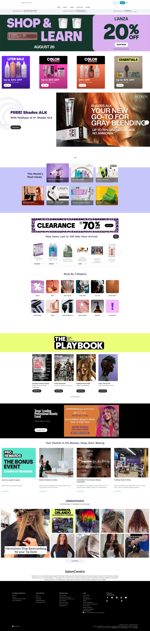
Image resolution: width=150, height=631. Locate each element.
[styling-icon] (97, 286)
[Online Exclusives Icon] (97, 306)
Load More (71, 561)
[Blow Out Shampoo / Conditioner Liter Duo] (68, 251)
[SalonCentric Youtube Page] (126, 597)
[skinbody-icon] (112, 286)
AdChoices (114, 627)
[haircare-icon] (82, 286)
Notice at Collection (87, 607)
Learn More (5, 491)
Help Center (38, 598)
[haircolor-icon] (67, 286)
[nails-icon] (52, 306)
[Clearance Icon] (112, 306)
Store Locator (62, 600)
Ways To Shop (62, 595)
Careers (14, 597)
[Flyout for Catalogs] (80, 8)
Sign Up (116, 2)
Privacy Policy (86, 605)
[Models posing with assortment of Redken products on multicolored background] (103, 120)
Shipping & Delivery (40, 600)
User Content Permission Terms (90, 604)
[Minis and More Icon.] (82, 306)
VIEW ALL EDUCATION (75, 396)
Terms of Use (86, 597)
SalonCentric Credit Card (65, 597)
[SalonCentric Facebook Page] (107, 597)
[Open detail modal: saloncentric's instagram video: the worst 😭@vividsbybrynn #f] (137, 546)
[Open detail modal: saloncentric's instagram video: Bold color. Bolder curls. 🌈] (87, 521)
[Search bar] (127, 3)
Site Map (136, 627)
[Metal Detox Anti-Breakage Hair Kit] (82, 250)
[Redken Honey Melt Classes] (86, 367)
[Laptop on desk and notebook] (56, 462)
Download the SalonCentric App (66, 598)
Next (147, 122)
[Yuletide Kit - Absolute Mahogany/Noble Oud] (97, 251)
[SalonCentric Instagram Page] (112, 597)
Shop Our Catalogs (63, 604)
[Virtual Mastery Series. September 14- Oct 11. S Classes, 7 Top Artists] (42, 367)
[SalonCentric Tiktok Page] (121, 597)
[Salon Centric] (26, 2)
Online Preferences (87, 610)
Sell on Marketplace (16, 600)
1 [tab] (74, 157)
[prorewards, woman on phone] (19, 463)
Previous (3, 122)
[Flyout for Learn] (72, 8)
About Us (14, 595)
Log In (122, 2)
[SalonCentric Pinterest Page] (117, 597)
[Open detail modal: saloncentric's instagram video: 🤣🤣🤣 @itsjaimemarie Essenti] (87, 546)
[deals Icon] (37, 286)
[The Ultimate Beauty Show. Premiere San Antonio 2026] (91, 421)
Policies (84, 600)
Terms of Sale (86, 595)
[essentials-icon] (67, 306)
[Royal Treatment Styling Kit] (112, 251)
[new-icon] (52, 286)
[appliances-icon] (37, 306)
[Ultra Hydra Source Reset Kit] (38, 250)
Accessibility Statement (88, 609)
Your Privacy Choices (99, 612)
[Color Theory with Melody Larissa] (108, 367)
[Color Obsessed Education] (64, 367)
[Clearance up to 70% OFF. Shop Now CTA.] (75, 225)
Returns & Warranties (41, 602)
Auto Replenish (62, 605)
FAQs (37, 595)
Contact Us (38, 597)
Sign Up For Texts (63, 602)
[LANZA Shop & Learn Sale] (75, 33)
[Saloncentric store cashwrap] (131, 462)
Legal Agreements (87, 598)
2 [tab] (75, 157)
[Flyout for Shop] (58, 8)
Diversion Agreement (88, 602)
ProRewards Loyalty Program (19, 598)
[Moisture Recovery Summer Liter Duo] (53, 250)
